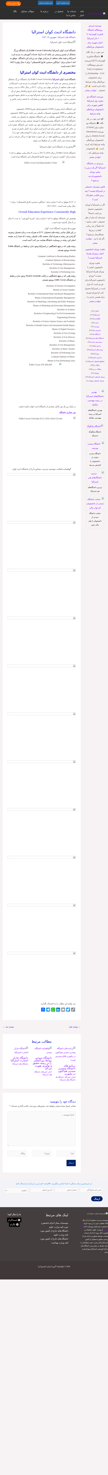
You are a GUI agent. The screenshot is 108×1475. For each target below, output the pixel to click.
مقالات (97, 365)
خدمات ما (71, 11)
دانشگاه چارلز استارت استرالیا (19, 1059)
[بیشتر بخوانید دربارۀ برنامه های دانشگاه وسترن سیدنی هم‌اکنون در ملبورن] (65, 1054)
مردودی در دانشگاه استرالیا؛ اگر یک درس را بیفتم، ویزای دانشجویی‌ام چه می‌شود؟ (95, 171)
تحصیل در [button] (59, 11)
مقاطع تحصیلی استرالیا (96, 361)
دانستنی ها (97, 330)
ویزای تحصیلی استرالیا (97, 377)
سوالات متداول (27, 11)
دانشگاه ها (96, 334)
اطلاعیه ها (96, 319)
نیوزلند (96, 373)
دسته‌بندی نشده (96, 342)
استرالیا (97, 315)
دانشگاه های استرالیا (96, 338)
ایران (97, 323)
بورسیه (96, 326)
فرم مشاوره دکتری (63, 3)
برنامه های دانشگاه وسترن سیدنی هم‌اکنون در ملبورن (66, 1069)
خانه (82, 11)
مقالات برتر (97, 369)
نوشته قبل (74, 1027)
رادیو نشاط (97, 346)
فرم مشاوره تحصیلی (45, 3)
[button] (104, 3)
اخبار (82, 15)
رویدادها (96, 354)
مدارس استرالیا (96, 357)
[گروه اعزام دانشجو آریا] (97, 13)
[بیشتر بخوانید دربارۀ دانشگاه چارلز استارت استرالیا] (18, 1050)
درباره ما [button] (44, 11)
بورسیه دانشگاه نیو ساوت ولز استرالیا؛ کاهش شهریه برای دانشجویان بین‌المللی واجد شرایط (95, 105)
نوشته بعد (8, 1027)
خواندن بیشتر (90, 90)
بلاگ (15, 11)
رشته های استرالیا (96, 350)
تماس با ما (70, 15)
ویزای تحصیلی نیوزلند (96, 381)
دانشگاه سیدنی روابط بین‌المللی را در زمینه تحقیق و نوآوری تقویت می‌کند (42, 1063)
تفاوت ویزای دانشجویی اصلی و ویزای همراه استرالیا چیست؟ (95, 253)
